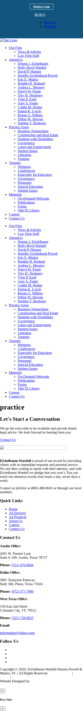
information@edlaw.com (17, 633)
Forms (22, 206)
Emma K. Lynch (29, 111)
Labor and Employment (34, 147)
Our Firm (15, 48)
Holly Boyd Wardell (32, 67)
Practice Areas (19, 127)
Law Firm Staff (28, 56)
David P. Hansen (29, 71)
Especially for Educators (35, 175)
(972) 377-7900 (22, 591)
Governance (26, 143)
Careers (14, 214)
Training (23, 159)
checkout (49, 26)
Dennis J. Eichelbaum (33, 63)
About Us (16, 521)
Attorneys (16, 59)
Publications (26, 202)
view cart (49, 22)
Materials (15, 194)
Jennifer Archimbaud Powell (38, 75)
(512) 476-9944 (22, 565)
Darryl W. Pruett (29, 91)
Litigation (24, 155)
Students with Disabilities (35, 139)
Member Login (41, 6)
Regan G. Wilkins (30, 115)
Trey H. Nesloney (30, 95)
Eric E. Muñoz (28, 79)
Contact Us (17, 218)
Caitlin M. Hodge (30, 107)
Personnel (24, 182)
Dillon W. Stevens (30, 119)
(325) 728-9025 (22, 618)
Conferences (26, 171)
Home (13, 509)
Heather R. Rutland (31, 83)
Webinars (24, 167)
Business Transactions (33, 131)
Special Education (30, 186)
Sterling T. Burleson (32, 123)
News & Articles (29, 52)
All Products (17, 517)
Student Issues (28, 151)
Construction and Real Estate (38, 135)
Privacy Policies (60, 673)
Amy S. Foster (28, 103)
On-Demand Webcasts (33, 198)
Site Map (18, 677)
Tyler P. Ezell (27, 99)
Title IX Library (29, 210)
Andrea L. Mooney (31, 87)
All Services (17, 513)
